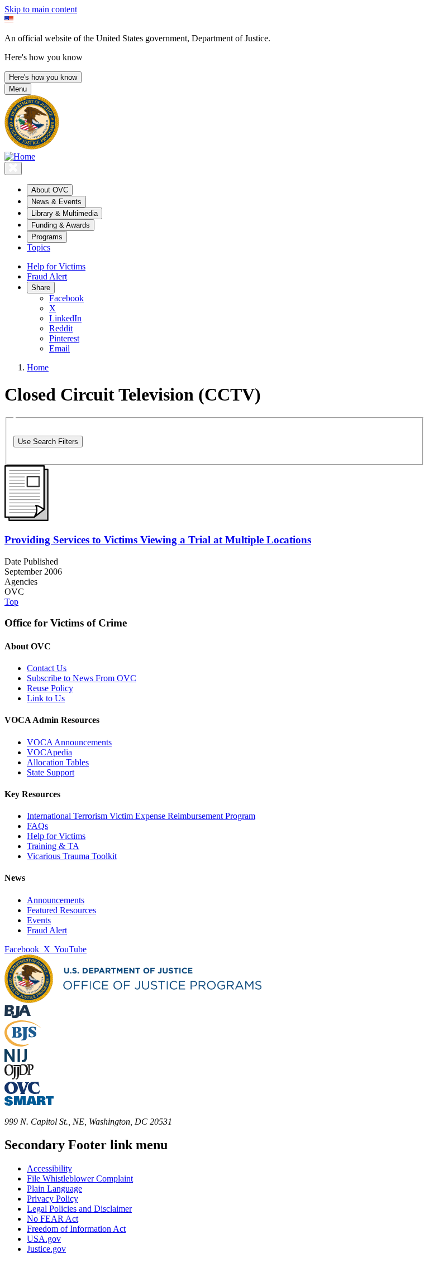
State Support (50, 772)
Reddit (61, 328)
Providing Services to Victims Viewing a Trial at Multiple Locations (157, 540)
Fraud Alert (47, 276)
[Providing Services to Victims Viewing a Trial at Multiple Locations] (26, 518)
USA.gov (44, 1238)
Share (40, 287)
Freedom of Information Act (76, 1228)
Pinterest (64, 338)
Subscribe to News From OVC (81, 678)
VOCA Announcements (69, 742)
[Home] (19, 156)
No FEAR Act (52, 1218)
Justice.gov (46, 1249)
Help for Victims (56, 266)
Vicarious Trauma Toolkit (72, 856)
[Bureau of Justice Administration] (17, 1015)
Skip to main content (40, 9)
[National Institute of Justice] (15, 1059)
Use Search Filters (48, 441)
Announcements (55, 900)
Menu (18, 89)
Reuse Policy (50, 688)
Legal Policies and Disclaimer (79, 1208)
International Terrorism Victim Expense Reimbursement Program (141, 816)
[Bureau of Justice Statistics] (22, 1043)
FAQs (37, 826)
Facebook (66, 298)
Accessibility (49, 1168)
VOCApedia (49, 752)
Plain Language (54, 1188)
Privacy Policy (52, 1198)
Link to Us (46, 698)
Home (38, 367)
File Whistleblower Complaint (80, 1178)
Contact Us (46, 668)
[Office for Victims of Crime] (22, 1091)
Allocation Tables (58, 762)
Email (59, 348)
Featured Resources (61, 910)
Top (11, 601)
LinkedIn (65, 318)
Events (39, 920)
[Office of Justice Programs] (31, 146)
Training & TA (53, 846)
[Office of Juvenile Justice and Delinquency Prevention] (19, 1076)
